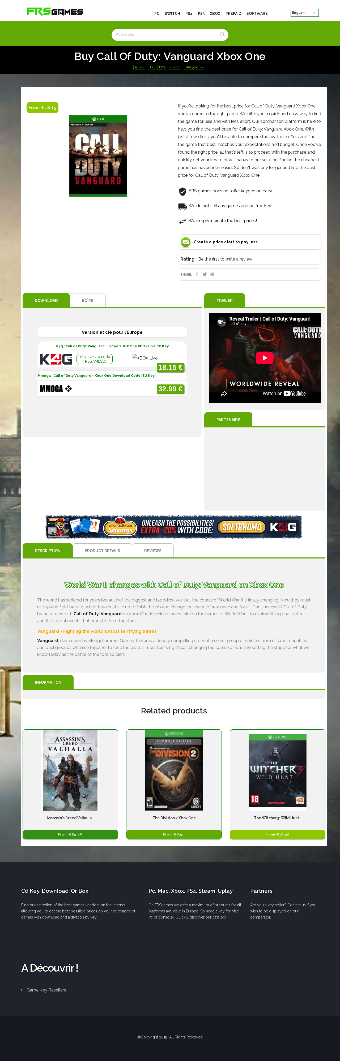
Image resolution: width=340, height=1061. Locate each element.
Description (48, 551)
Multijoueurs (194, 67)
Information (48, 682)
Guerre (175, 67)
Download (46, 300)
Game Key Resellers (46, 990)
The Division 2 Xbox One (174, 818)
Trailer (224, 300)
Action (139, 67)
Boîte (88, 300)
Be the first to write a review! (225, 259)
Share (197, 274)
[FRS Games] (55, 11)
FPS (162, 67)
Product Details (102, 551)
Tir (151, 67)
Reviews (153, 551)
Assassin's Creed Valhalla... (70, 818)
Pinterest (212, 274)
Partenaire (228, 420)
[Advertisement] (265, 469)
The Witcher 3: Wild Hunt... (277, 818)
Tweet (205, 274)
